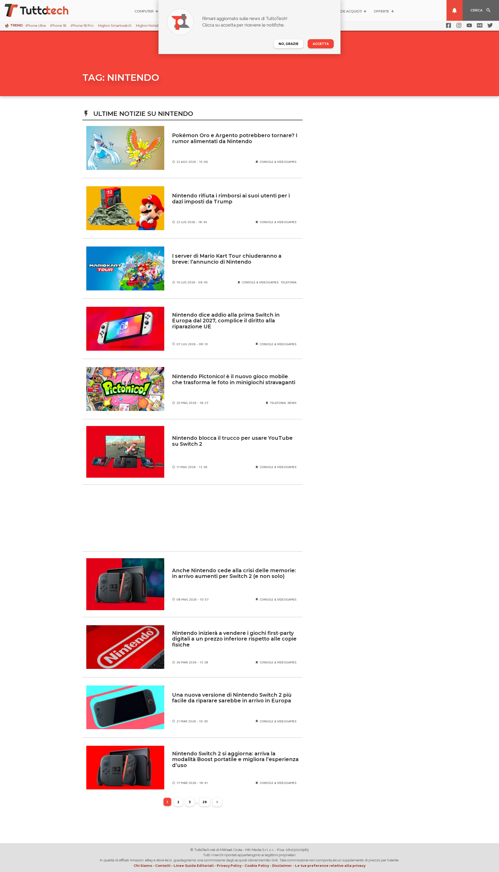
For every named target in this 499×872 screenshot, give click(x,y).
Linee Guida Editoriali (194, 865)
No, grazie (288, 44)
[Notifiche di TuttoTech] (455, 10)
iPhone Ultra (35, 26)
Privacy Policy (229, 865)
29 (204, 802)
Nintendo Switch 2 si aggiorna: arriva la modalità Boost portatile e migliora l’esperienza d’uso (235, 759)
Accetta (321, 44)
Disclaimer (282, 865)
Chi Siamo (143, 865)
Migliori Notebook (151, 26)
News (292, 402)
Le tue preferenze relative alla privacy (330, 865)
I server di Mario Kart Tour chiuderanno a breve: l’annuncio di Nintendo (226, 259)
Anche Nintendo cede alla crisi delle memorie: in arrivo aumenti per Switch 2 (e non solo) (234, 573)
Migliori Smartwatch (115, 26)
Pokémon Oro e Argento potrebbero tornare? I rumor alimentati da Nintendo (234, 138)
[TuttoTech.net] (44, 10)
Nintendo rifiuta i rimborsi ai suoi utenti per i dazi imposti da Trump (231, 198)
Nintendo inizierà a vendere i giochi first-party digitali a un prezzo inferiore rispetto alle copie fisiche (234, 639)
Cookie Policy (257, 865)
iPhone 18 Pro (82, 26)
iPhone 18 (58, 26)
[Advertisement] (192, 518)
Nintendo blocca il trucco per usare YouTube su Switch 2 (232, 441)
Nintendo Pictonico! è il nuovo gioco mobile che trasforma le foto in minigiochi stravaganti (233, 379)
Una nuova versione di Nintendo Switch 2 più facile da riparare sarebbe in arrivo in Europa (232, 698)
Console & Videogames (278, 161)
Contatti (162, 865)
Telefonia (288, 282)
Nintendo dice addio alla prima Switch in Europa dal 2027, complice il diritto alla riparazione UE (226, 320)
